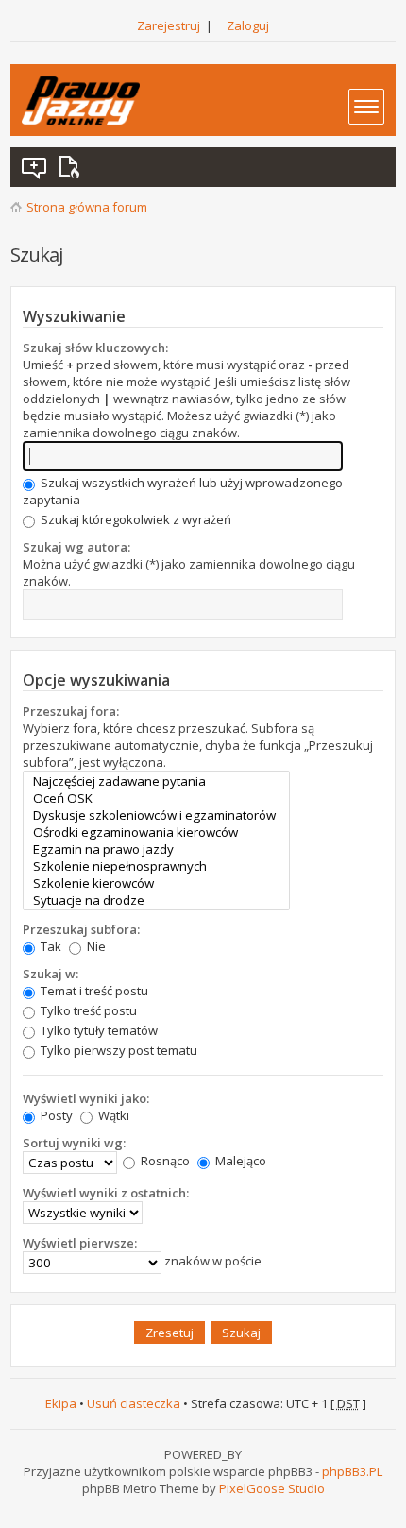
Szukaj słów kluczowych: (95, 347)
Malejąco (239, 1160)
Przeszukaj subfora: (81, 929)
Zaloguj (248, 25)
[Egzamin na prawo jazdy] (156, 848)
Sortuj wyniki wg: (74, 1142)
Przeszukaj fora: (71, 711)
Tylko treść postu (87, 1010)
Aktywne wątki (72, 167)
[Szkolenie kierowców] (156, 882)
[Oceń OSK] (156, 797)
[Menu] (366, 107)
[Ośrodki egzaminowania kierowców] (156, 831)
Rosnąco (164, 1160)
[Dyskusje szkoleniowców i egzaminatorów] (156, 814)
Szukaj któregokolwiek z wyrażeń (134, 519)
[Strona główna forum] (81, 100)
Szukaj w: (50, 973)
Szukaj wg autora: (76, 546)
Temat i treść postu (93, 990)
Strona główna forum (86, 206)
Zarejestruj (168, 25)
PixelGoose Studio (272, 1488)
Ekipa (60, 1403)
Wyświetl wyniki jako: (86, 1098)
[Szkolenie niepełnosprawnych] (156, 865)
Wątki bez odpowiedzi (35, 167)
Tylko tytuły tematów (98, 1030)
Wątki (112, 1115)
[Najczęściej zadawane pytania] (156, 780)
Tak (49, 946)
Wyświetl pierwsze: (80, 1242)
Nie (95, 946)
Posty (55, 1115)
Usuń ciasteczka (133, 1403)
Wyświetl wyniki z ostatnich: (106, 1192)
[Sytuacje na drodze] (156, 899)
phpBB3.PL (352, 1471)
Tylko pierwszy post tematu (117, 1050)
